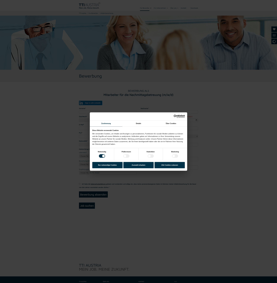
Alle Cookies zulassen (169, 165)
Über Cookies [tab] (171, 123)
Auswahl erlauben (138, 165)
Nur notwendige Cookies (107, 165)
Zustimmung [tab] (106, 123)
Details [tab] (138, 123)
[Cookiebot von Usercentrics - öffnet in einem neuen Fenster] (175, 116)
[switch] (126, 156)
